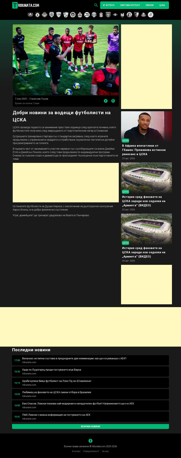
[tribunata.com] (26, 5)
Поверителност (91, 451)
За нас (105, 451)
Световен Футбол (130, 5)
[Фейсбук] (90, 441)
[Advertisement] (66, 182)
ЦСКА (162, 5)
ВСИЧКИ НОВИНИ (90, 426)
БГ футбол (108, 5)
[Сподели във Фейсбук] (106, 101)
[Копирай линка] (113, 101)
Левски (150, 5)
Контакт (76, 451)
